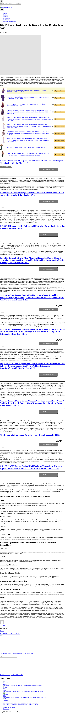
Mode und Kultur (15, 634)
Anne (3, 625)
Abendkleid (3, 634)
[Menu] (2, 9)
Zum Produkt (60, 90)
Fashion (2, 631)
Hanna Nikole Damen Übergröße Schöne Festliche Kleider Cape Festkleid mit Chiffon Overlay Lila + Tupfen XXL (32, 194)
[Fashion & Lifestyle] (6, 7)
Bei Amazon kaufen (48, 169)
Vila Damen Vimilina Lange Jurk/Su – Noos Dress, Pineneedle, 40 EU (26, 147)
